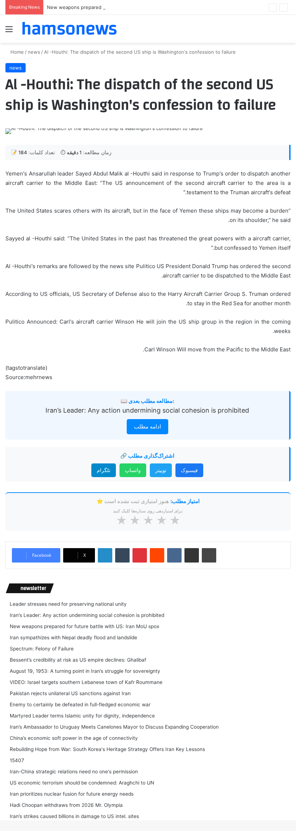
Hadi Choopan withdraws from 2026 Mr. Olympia (66, 805)
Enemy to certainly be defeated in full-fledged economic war (80, 704)
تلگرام (103, 470)
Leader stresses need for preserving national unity (68, 604)
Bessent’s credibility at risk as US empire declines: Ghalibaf (78, 660)
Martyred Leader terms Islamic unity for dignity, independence (82, 716)
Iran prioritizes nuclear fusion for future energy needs (72, 794)
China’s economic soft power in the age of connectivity (74, 738)
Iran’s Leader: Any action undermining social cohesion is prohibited (147, 410)
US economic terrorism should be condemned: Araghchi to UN (82, 783)
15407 (17, 760)
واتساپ (133, 470)
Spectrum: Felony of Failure (42, 649)
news (34, 52)
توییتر (160, 470)
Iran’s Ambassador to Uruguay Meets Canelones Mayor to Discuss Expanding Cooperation (114, 727)
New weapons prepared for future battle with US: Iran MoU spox (120, 7)
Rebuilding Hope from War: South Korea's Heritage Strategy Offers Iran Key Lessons (107, 749)
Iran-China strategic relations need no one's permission (74, 771)
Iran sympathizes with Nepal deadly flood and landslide (73, 637)
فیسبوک (189, 470)
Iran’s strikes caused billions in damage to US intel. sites (74, 816)
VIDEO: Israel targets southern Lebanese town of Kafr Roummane (86, 682)
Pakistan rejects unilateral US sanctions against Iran (70, 693)
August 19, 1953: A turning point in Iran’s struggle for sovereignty (85, 671)
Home (16, 52)
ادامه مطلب (147, 426)
